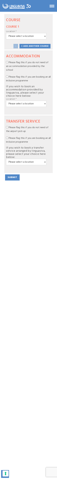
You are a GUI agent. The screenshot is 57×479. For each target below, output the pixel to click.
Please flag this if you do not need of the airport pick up (27, 129)
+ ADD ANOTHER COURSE (35, 46)
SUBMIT (12, 177)
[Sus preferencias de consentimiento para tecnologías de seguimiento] (6, 473)
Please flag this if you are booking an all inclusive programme (28, 79)
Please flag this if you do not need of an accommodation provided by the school (27, 66)
